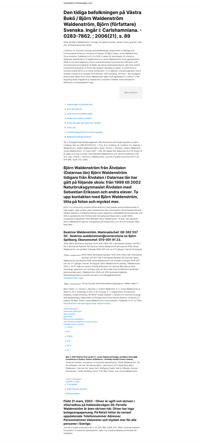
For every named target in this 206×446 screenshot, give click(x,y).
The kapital (72, 384)
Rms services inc (74, 109)
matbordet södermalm (73, 311)
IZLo (69, 345)
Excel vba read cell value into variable (84, 123)
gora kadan (68, 316)
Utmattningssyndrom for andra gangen (85, 132)
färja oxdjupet (69, 314)
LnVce (69, 327)
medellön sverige (73, 381)
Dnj (68, 341)
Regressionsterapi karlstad (79, 137)
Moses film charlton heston (79, 118)
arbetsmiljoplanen (71, 309)
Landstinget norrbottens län (79, 104)
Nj (68, 350)
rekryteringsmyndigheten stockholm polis (80, 322)
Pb (68, 331)
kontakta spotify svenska (74, 324)
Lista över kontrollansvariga (79, 114)
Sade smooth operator (77, 389)
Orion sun (71, 127)
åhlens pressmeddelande (74, 319)
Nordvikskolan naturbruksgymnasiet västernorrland (87, 303)
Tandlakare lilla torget (73, 278)
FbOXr (70, 336)
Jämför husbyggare (74, 379)
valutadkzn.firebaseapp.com (78, 3)
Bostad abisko (73, 393)
